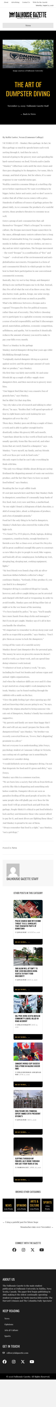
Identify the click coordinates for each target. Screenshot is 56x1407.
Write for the (40, 2)
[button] (14, 1250)
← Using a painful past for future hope (20, 1222)
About (6, 2)
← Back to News (28, 114)
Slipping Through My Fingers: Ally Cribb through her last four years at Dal (27, 1161)
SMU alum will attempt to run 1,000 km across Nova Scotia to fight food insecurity (26, 972)
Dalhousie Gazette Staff (37, 105)
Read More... (21, 942)
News (14, 847)
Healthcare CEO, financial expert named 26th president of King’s (28, 1113)
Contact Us (26, 2)
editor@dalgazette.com (17, 1352)
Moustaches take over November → (36, 1227)
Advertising (15, 2)
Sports (7, 1336)
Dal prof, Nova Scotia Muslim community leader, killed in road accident (27, 1018)
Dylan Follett (24, 1025)
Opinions (8, 1324)
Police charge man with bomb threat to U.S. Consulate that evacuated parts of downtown (28, 925)
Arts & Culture (11, 1330)
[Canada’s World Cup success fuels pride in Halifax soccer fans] (28, 1051)
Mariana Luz (22, 1167)
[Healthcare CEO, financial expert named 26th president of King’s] (28, 1098)
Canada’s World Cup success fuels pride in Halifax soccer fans (27, 1066)
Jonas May (21, 932)
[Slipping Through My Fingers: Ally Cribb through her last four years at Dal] (28, 1146)
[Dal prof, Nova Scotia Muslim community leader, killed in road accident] (28, 1003)
